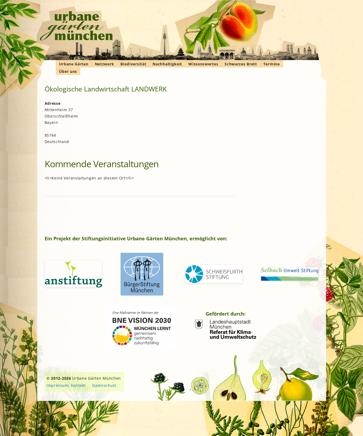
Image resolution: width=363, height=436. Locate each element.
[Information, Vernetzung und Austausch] (76, 26)
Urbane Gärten (73, 63)
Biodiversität (133, 63)
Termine (271, 63)
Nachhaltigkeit (167, 63)
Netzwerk (104, 63)
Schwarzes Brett (241, 63)
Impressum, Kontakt (66, 385)
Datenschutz (104, 385)
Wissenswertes (203, 63)
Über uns (68, 71)
